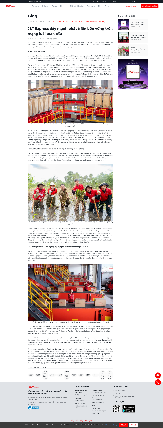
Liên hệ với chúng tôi (80, 395)
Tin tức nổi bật (44, 21)
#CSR (31, 375)
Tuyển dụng (91, 6)
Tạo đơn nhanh (130, 6)
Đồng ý (123, 425)
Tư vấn (107, 6)
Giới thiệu (45, 6)
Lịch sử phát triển (97, 399)
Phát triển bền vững (77, 6)
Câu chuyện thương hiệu (99, 392)
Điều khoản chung (80, 403)
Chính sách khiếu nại (80, 400)
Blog (99, 6)
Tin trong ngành (51, 39)
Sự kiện (42, 39)
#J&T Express (95, 1)
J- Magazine (95, 413)
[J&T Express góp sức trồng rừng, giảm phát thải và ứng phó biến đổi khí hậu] (123, 50)
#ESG (38, 375)
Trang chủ (35, 6)
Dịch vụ (62, 6)
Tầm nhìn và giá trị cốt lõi (98, 396)
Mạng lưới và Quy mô (98, 402)
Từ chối (133, 425)
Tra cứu (54, 6)
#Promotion (105, 1)
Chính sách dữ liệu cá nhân (81, 406)
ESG (36, 21)
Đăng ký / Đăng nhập (149, 6)
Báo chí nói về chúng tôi (99, 410)
